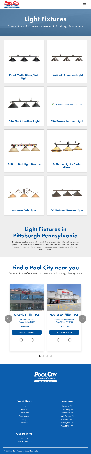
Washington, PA (67, 423)
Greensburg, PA (67, 409)
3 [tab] (47, 356)
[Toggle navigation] (84, 4)
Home (24, 406)
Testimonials (24, 416)
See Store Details (26, 332)
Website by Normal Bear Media (27, 451)
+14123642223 (26, 326)
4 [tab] (51, 356)
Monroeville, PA (67, 413)
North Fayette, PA (67, 416)
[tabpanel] (27, 317)
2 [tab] (43, 356)
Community (24, 413)
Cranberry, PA (67, 406)
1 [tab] (40, 356)
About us (24, 409)
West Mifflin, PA (64, 315)
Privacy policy (24, 438)
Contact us (24, 423)
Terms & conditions (24, 441)
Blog (24, 419)
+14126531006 (64, 326)
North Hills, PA (27, 315)
